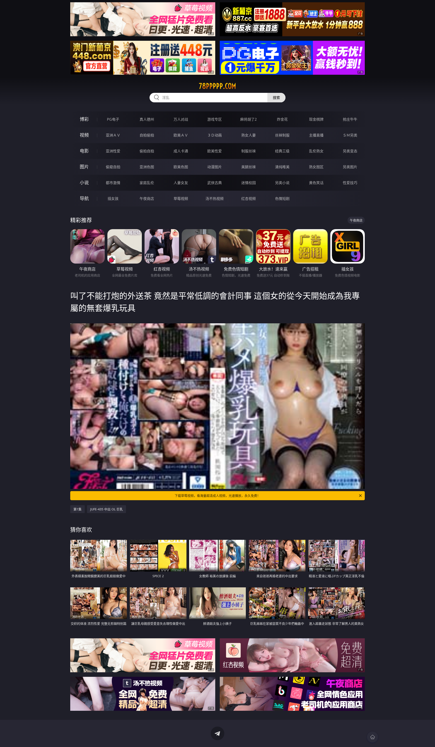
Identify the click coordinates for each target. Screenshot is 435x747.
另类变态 (350, 151)
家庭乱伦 (147, 182)
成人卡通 (181, 151)
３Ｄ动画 (214, 135)
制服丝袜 (248, 151)
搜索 (276, 97)
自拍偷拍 (147, 135)
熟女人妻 (248, 135)
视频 (84, 135)
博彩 (84, 119)
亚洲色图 (147, 166)
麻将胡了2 (248, 119)
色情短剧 (282, 198)
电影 (84, 151)
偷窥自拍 (113, 166)
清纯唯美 (282, 166)
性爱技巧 (350, 182)
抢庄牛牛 (350, 119)
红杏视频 (248, 198)
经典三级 (282, 151)
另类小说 (282, 182)
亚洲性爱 (113, 151)
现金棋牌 (316, 119)
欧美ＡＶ (181, 135)
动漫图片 (214, 166)
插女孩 (113, 198)
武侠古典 (214, 182)
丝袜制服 (282, 135)
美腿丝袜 (248, 166)
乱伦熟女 (316, 151)
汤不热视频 (214, 198)
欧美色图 (181, 166)
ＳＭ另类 (350, 135)
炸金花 (282, 119)
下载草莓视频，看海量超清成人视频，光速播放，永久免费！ (217, 495)
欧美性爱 (214, 151)
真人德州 (147, 119)
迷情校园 (248, 182)
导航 (84, 198)
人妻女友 (181, 182)
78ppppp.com (217, 86)
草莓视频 (181, 198)
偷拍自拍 (147, 151)
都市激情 (113, 182)
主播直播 (316, 135)
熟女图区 (316, 166)
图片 (84, 167)
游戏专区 (214, 119)
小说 (84, 183)
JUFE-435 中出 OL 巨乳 (106, 509)
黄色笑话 (316, 182)
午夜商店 (147, 198)
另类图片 (350, 166)
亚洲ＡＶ (113, 135)
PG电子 (113, 119)
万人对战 (181, 119)
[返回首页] (372, 737)
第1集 (77, 509)
